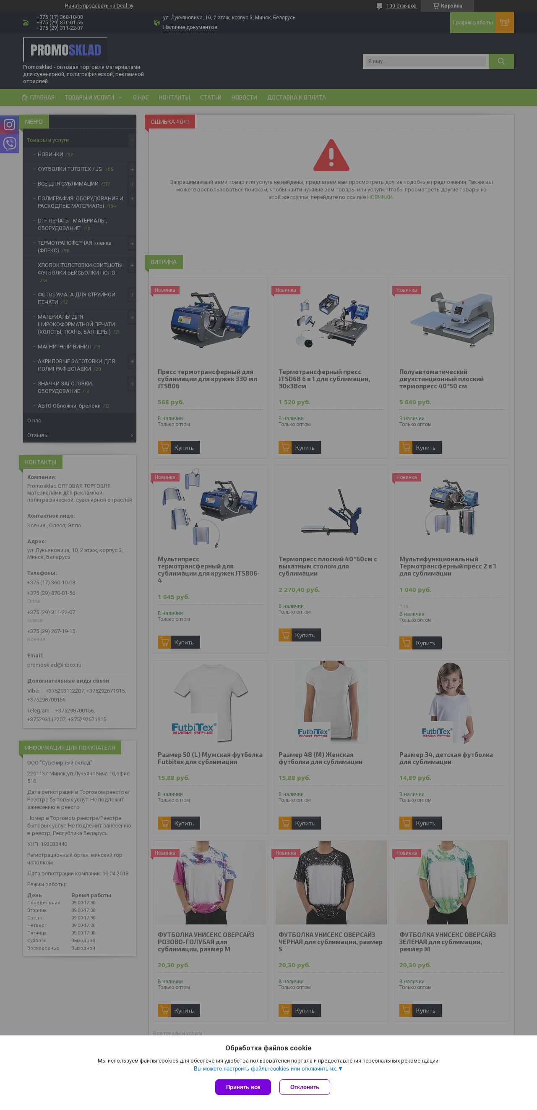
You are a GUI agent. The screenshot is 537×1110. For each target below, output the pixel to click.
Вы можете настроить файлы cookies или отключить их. (266, 1068)
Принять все (243, 1087)
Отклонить (304, 1087)
